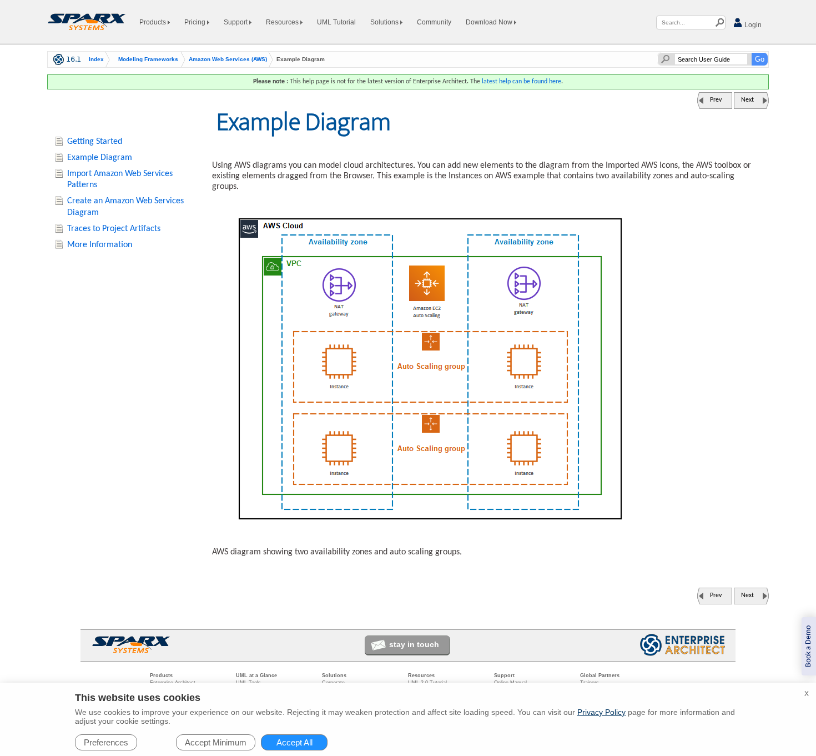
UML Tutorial (336, 22)
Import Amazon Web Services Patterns (120, 179)
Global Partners (599, 675)
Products (153, 22)
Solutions (385, 22)
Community (434, 22)
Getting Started (94, 141)
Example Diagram (99, 157)
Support (236, 22)
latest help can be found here (521, 81)
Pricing (195, 22)
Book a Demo (808, 646)
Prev (716, 100)
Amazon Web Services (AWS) (228, 59)
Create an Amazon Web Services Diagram (125, 207)
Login (752, 25)
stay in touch (414, 644)
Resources (283, 22)
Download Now (490, 22)
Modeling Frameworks (148, 59)
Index (96, 59)
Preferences (106, 742)
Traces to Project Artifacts (113, 228)
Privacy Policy (601, 712)
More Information (99, 245)
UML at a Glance (256, 675)
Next (747, 100)
